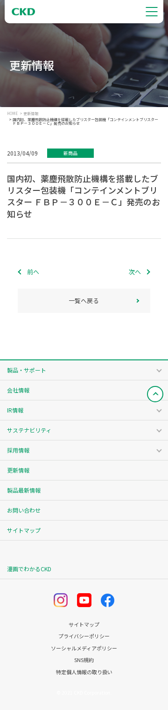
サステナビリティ (29, 430)
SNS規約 (84, 659)
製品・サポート (26, 370)
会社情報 (18, 390)
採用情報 (18, 450)
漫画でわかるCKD (29, 569)
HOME (12, 113)
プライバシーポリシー (84, 636)
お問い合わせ (24, 510)
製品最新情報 (24, 490)
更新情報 (30, 113)
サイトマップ (24, 530)
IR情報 (15, 410)
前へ (33, 271)
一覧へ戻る (84, 300)
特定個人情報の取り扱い (84, 672)
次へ (135, 271)
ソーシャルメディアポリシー (84, 648)
